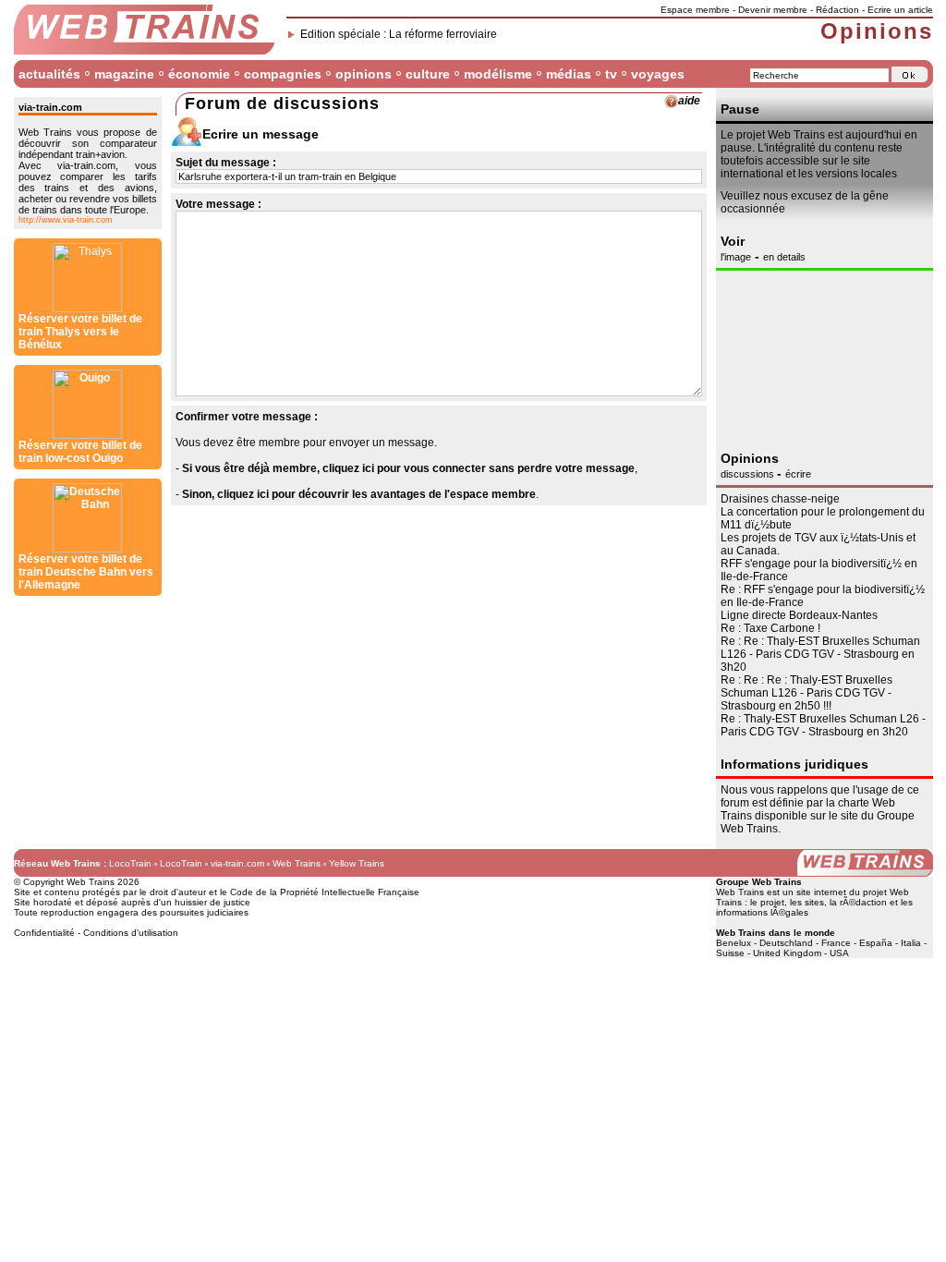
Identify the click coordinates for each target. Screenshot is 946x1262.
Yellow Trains (356, 863)
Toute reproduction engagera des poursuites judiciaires (131, 912)
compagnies (282, 74)
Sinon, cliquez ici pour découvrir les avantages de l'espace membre (359, 494)
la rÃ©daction (858, 902)
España (875, 943)
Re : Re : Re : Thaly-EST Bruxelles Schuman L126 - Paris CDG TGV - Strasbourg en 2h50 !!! (806, 692)
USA (839, 953)
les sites (807, 902)
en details (784, 256)
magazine (124, 74)
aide (689, 100)
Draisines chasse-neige (780, 498)
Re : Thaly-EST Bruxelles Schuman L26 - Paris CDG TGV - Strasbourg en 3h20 (823, 725)
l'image (736, 256)
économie (199, 74)
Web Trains (297, 863)
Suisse (730, 953)
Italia (911, 943)
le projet (767, 902)
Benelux (733, 943)
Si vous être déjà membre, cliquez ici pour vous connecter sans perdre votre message (408, 468)
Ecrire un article (900, 10)
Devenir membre (772, 10)
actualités (49, 74)
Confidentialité (44, 933)
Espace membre (695, 10)
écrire (798, 473)
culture (428, 74)
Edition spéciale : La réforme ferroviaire (398, 34)
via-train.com (237, 863)
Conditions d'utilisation (130, 933)
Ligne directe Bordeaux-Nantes (799, 615)
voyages (658, 74)
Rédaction (837, 10)
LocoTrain (130, 863)
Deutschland (786, 943)
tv (611, 74)
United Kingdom (787, 953)
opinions (363, 74)
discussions (749, 473)
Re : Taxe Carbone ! (770, 628)
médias (568, 74)
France (836, 943)
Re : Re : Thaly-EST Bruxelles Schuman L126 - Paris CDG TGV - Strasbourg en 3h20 (820, 654)
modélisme (498, 74)
